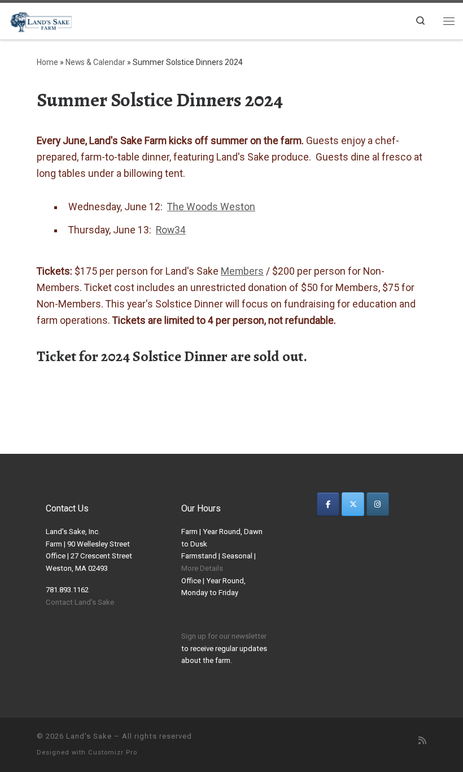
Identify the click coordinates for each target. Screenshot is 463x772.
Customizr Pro (112, 752)
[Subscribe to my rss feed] (422, 740)
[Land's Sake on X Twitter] (353, 503)
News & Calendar (95, 62)
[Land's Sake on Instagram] (377, 503)
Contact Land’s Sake (80, 602)
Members (242, 271)
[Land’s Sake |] (40, 19)
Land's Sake (89, 736)
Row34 (171, 230)
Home (47, 62)
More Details (202, 568)
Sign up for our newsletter (224, 636)
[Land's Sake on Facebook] (328, 503)
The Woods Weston (211, 206)
